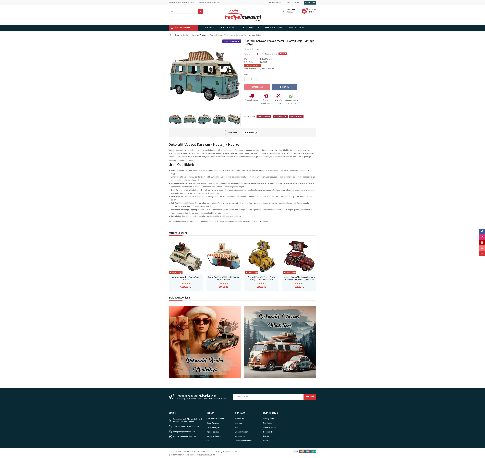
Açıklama (232, 132)
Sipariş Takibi (310, 3)
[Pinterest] (482, 248)
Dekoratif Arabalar (264, 116)
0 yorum (256, 49)
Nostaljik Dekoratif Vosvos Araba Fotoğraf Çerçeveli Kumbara (261, 278)
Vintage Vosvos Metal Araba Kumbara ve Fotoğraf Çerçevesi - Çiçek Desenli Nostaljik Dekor (299, 278)
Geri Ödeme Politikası (215, 419)
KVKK (209, 441)
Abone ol (310, 397)
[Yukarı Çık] (482, 253)
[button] (309, 11)
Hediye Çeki (268, 432)
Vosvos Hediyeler (296, 116)
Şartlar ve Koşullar (214, 436)
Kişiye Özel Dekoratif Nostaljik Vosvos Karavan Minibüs (223, 278)
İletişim (266, 436)
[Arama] (200, 11)
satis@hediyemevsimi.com (184, 432)
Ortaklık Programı (242, 432)
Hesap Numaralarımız (243, 441)
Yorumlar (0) (251, 132)
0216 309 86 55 (275, 2)
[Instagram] (482, 237)
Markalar (238, 423)
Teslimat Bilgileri (213, 427)
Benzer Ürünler (178, 233)
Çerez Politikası (213, 423)
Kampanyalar (240, 436)
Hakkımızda (239, 419)
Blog (236, 427)
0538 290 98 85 (293, 2)
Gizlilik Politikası (213, 432)
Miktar (247, 75)
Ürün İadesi (267, 423)
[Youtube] (482, 242)
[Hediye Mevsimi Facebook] (482, 231)
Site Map (267, 441)
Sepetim (312, 10)
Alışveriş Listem (269, 427)
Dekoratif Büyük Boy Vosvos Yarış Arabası (185, 278)
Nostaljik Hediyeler (280, 116)
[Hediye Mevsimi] (170, 35)
